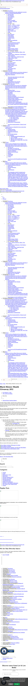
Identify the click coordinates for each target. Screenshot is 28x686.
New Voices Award (14, 117)
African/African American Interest (10, 400)
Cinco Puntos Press (12, 68)
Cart (3, 197)
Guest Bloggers (11, 169)
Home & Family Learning (13, 98)
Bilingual (10, 19)
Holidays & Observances (13, 49)
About (4, 142)
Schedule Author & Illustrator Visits (15, 99)
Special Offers (11, 14)
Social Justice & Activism (13, 43)
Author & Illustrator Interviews (14, 165)
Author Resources (11, 120)
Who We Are (10, 147)
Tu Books (10, 67)
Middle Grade (11, 29)
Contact (4, 125)
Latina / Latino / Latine (12, 58)
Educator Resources (12, 167)
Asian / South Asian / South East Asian (16, 56)
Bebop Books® (11, 34)
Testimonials (10, 154)
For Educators (5, 84)
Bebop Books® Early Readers (14, 81)
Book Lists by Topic (7, 474)
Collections (5, 71)
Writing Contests (16, 115)
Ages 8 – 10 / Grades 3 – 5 (13, 26)
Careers (9, 156)
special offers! (9, 189)
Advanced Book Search (5, 8)
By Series (10, 22)
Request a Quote (11, 90)
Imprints (9, 153)
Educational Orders (12, 130)
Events (9, 168)
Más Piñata (10, 69)
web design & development (3, 661)
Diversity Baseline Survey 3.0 (8, 609)
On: (7, 392)
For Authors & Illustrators (8, 107)
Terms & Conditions (7, 642)
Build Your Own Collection (13, 82)
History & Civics (11, 45)
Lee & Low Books (12, 62)
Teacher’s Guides (11, 94)
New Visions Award (14, 118)
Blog (4, 161)
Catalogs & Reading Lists (13, 100)
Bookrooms (10, 93)
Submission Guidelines (12, 119)
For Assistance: (11, 135)
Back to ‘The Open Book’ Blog (6, 456)
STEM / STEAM (11, 46)
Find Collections (16, 73)
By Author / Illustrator (12, 21)
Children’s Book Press (12, 65)
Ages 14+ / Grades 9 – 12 (13, 28)
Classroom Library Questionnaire (14, 101)
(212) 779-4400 (13, 137)
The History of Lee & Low (13, 148)
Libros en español (11, 20)
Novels (9, 39)
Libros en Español (6, 575)
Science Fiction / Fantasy (13, 48)
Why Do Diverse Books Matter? (14, 149)
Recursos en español (12, 96)
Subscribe (7, 430)
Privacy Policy (6, 644)
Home (1, 383)
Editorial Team (6, 600)
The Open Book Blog (16, 163)
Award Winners (11, 16)
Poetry (9, 47)
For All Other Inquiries (12, 134)
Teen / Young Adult (12, 30)
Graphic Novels (11, 38)
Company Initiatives (12, 150)
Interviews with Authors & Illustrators (10, 483)
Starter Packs (10, 79)
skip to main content (4, 188)
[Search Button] (12, 7)
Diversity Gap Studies (7, 478)
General (4, 485)
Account (4, 198)
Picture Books (11, 35)
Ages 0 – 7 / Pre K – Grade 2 (14, 25)
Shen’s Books (10, 66)
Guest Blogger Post (7, 480)
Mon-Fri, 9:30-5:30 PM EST (16, 138)
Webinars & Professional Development (16, 97)
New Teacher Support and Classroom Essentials (18, 104)
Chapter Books (11, 36)
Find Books (5, 10)
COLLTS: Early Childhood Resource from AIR (17, 103)
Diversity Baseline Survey (17, 159)
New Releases (11, 15)
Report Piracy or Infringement (14, 122)
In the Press (10, 155)
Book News (10, 166)
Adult (9, 32)
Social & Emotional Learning (14, 42)
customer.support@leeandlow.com (17, 136)
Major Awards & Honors (13, 151)
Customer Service (11, 129)
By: (7, 393)
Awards (4, 472)
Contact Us (5, 634)
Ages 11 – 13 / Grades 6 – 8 (13, 27)
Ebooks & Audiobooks (12, 40)
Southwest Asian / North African (14, 60)
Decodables (10, 18)
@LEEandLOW (15, 423)
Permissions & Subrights (13, 131)
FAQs (9, 132)
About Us (16, 145)
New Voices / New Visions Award (10, 484)
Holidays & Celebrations (8, 481)
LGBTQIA (10, 59)
